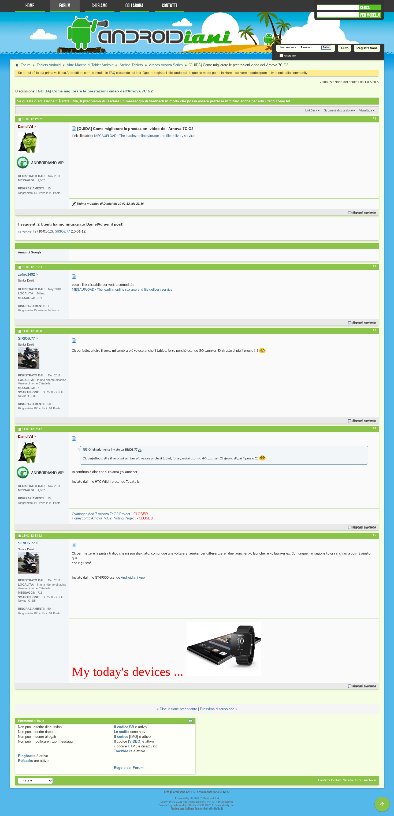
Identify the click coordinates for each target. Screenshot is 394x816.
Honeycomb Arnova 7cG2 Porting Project (104, 518)
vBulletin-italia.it (212, 808)
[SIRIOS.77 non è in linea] (28, 358)
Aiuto (344, 48)
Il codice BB (124, 727)
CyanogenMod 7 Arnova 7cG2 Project (101, 514)
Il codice (121, 737)
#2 (374, 266)
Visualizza (365, 110)
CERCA (365, 7)
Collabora (134, 6)
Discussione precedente (178, 709)
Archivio (370, 780)
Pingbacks (26, 756)
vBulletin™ (196, 798)
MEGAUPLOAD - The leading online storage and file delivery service (144, 136)
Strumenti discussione (338, 110)
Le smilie (121, 732)
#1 (374, 118)
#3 (374, 330)
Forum (64, 6)
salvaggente (27, 232)
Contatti (169, 6)
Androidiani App (133, 578)
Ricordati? (289, 55)
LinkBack (311, 110)
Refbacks (25, 761)
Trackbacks (123, 751)
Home (29, 6)
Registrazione (367, 48)
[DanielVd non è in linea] (28, 142)
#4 (374, 428)
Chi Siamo (99, 6)
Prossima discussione (217, 709)
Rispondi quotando (364, 212)
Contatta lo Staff (329, 780)
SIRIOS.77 (62, 232)
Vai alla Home (352, 780)
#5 (374, 535)
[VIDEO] (134, 741)
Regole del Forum (129, 768)
